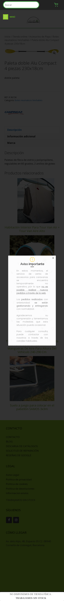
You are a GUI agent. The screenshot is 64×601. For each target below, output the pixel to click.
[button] (5, 16)
